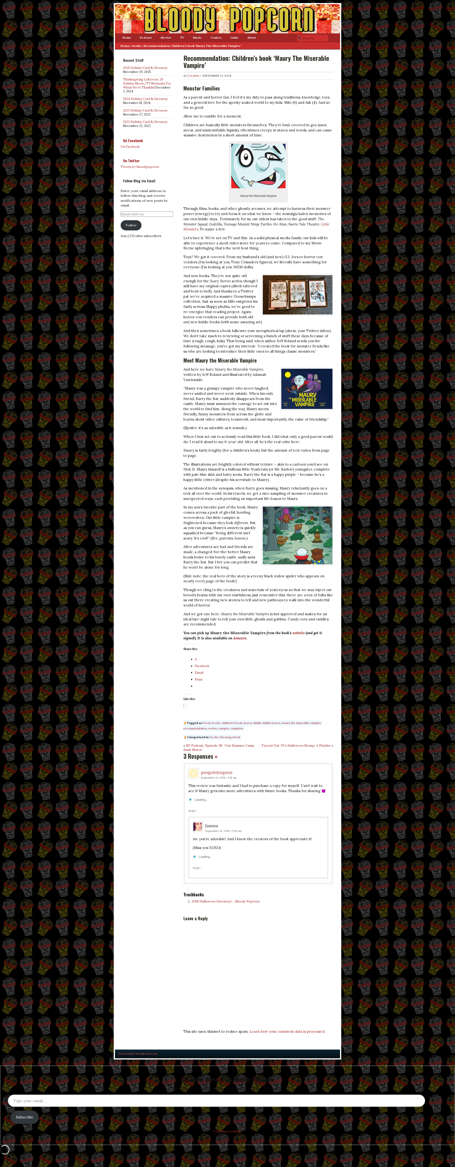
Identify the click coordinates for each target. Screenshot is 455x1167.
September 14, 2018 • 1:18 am (219, 777)
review (212, 728)
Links (234, 37)
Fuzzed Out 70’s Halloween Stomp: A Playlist (296, 745)
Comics (216, 37)
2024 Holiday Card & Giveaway (145, 99)
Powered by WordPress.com (137, 1053)
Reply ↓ (193, 810)
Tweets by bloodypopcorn (140, 167)
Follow (131, 225)
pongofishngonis (216, 772)
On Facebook (133, 140)
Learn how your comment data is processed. (287, 1031)
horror (248, 723)
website (298, 633)
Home (127, 37)
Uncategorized (230, 737)
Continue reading (227, 1131)
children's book (232, 723)
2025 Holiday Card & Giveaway (145, 68)
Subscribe (24, 1117)
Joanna (193, 75)
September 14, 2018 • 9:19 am (223, 831)
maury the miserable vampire (301, 723)
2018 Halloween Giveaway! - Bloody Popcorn (225, 901)
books (136, 46)
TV (182, 37)
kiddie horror (271, 723)
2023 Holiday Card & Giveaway (145, 110)
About (251, 37)
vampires (237, 728)
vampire (223, 728)
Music (197, 37)
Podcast (146, 37)
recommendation (195, 728)
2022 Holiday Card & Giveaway (145, 122)
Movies (166, 37)
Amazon (239, 638)
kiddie (258, 723)
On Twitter (131, 160)
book (207, 723)
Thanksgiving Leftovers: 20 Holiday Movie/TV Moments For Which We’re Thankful (147, 83)
